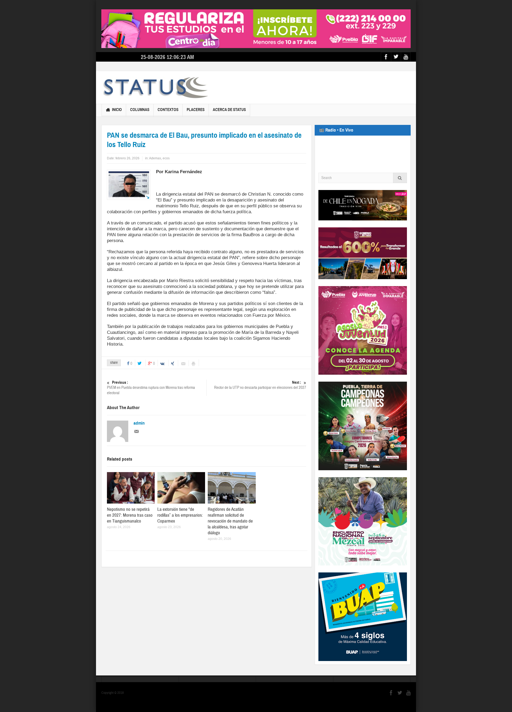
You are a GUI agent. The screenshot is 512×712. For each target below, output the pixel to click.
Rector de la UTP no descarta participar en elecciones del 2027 (260, 385)
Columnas (139, 109)
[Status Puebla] (154, 87)
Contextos (168, 109)
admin (139, 423)
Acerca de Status (229, 109)
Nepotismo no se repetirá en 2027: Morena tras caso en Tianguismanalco (130, 515)
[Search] (400, 178)
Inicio (117, 109)
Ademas (155, 158)
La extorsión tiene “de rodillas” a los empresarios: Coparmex (180, 515)
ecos (166, 158)
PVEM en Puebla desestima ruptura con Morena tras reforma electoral (151, 387)
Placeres (196, 109)
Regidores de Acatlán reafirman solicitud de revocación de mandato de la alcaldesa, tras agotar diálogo (230, 521)
